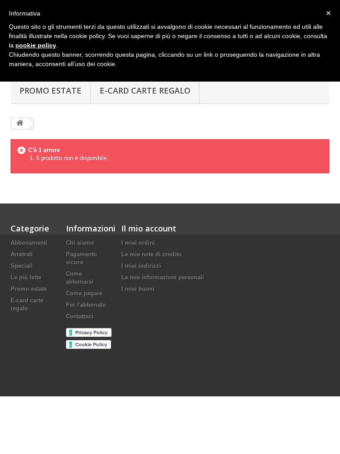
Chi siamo (80, 242)
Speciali (22, 265)
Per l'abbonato (86, 304)
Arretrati (22, 254)
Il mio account (148, 228)
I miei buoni (138, 289)
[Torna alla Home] (20, 123)
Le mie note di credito (151, 254)
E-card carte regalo (145, 90)
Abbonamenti (29, 242)
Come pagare (84, 293)
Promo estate (50, 90)
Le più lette (26, 277)
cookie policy (35, 45)
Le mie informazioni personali (162, 277)
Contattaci (79, 316)
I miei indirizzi (141, 265)
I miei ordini (138, 242)
